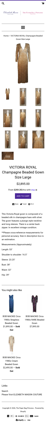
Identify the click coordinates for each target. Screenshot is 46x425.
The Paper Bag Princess (25, 408)
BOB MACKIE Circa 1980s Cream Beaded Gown (11, 361)
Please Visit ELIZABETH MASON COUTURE (22, 394)
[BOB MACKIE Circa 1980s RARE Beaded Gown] (34, 304)
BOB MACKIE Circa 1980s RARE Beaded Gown (34, 319)
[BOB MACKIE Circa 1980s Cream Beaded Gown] (11, 345)
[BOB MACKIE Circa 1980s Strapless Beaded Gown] (11, 304)
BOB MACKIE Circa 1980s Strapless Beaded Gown (11, 319)
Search (5, 391)
